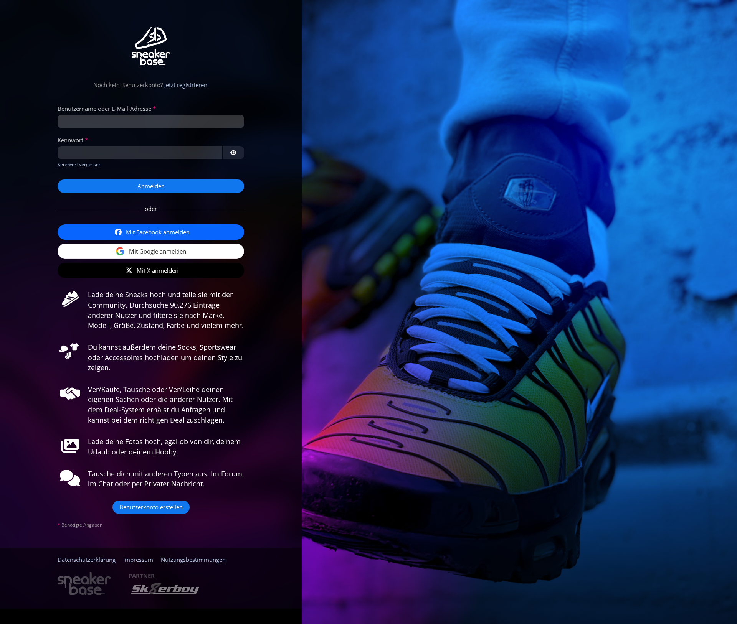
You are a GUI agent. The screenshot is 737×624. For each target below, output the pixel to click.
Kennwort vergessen (79, 164)
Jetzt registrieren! (186, 85)
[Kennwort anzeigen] (233, 152)
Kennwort (70, 140)
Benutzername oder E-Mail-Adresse (104, 108)
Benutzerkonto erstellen (151, 507)
